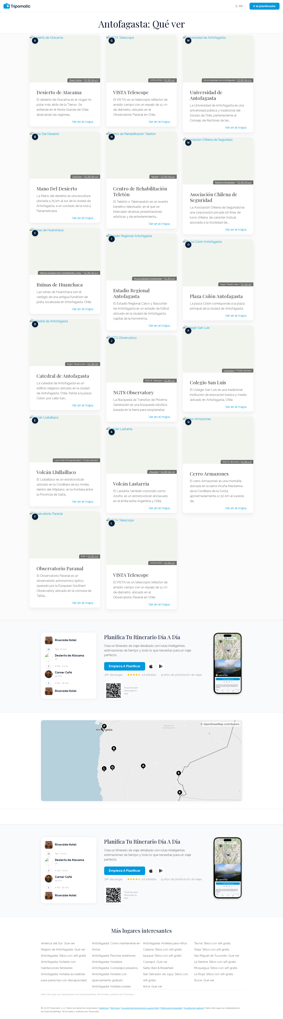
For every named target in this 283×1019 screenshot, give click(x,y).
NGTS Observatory (133, 392)
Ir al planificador (264, 6)
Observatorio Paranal (60, 568)
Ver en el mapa (82, 122)
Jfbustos (153, 472)
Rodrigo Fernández (225, 182)
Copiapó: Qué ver (155, 962)
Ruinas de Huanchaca (60, 284)
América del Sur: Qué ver (58, 943)
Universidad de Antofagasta (206, 95)
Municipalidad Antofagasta (148, 278)
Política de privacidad (171, 1008)
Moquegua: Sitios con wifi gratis (215, 968)
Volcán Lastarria (131, 483)
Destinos (103, 1008)
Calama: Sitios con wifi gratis (162, 949)
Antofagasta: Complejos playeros (115, 968)
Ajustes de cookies (194, 1008)
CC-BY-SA (93, 364)
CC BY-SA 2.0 (91, 272)
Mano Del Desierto (57, 188)
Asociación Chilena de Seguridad (213, 197)
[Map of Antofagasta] (141, 760)
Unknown (229, 370)
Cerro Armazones (209, 473)
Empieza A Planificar (125, 666)
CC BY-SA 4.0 (91, 80)
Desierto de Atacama (59, 92)
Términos (115, 1008)
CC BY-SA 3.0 (91, 176)
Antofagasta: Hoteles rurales (111, 986)
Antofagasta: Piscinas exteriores (113, 955)
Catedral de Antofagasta (63, 376)
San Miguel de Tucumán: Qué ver (216, 955)
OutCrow (77, 176)
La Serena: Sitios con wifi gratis (215, 962)
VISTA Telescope (131, 92)
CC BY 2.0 (169, 278)
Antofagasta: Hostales (107, 962)
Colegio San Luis (208, 382)
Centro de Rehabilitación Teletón (140, 191)
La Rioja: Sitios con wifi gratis (213, 974)
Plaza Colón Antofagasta (216, 296)
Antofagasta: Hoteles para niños (165, 943)
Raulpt (154, 176)
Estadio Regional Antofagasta (131, 293)
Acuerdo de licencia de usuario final (140, 1008)
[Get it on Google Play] (161, 666)
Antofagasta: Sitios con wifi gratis (63, 955)
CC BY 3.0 (93, 556)
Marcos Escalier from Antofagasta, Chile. (60, 272)
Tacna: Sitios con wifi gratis (212, 943)
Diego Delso (75, 80)
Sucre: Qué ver (204, 980)
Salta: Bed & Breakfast (158, 968)
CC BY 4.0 (169, 80)
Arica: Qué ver (152, 986)
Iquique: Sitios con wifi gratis (162, 955)
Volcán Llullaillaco (56, 472)
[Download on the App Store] (151, 666)
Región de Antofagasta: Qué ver (63, 949)
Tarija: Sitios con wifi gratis (211, 949)
